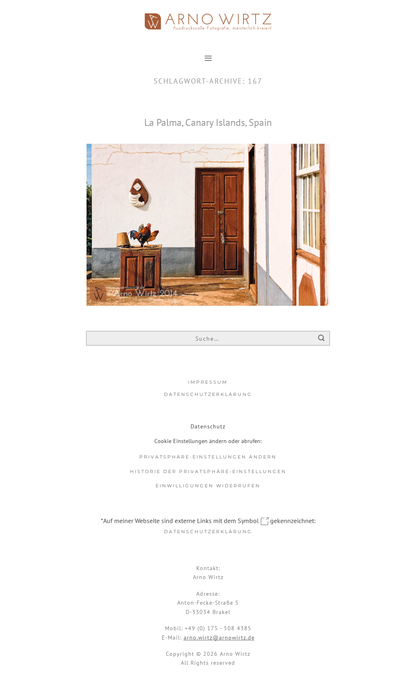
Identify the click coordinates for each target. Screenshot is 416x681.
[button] (208, 58)
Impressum (208, 382)
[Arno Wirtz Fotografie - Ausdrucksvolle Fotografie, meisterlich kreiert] (208, 22)
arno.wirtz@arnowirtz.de (219, 637)
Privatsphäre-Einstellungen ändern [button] (208, 457)
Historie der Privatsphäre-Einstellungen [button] (208, 471)
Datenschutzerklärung (208, 394)
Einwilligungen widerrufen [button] (208, 486)
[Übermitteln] (321, 339)
